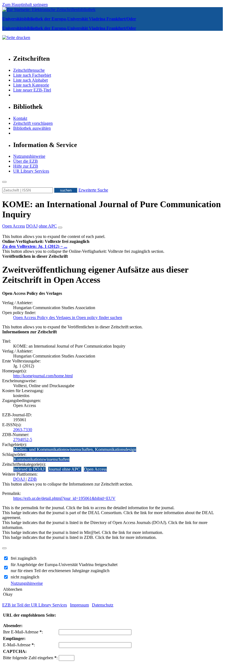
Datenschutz (102, 605)
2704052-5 (22, 439)
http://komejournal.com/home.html (43, 375)
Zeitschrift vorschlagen (33, 123)
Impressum (79, 605)
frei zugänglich (23, 558)
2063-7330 (22, 429)
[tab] (112, 241)
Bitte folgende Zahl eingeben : (30, 657)
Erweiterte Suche (93, 190)
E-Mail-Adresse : (19, 644)
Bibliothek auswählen (32, 128)
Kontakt (20, 118)
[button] (45, 241)
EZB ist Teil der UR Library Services (34, 605)
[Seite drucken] (16, 37)
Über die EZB (25, 161)
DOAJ (19, 479)
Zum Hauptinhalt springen (25, 4)
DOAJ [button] (32, 226)
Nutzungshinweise (29, 156)
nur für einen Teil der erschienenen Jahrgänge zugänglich (60, 570)
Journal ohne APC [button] (64, 469)
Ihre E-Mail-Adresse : (23, 632)
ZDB (32, 479)
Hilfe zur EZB (25, 166)
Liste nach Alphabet (30, 80)
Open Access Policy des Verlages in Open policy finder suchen (67, 317)
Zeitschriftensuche (29, 70)
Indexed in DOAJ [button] (29, 469)
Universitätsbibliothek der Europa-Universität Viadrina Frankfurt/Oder (69, 18)
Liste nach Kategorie (31, 85)
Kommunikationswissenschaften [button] (41, 459)
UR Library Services (31, 171)
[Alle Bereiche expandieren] (60, 227)
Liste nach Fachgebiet (32, 75)
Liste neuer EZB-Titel (32, 90)
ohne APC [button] (48, 226)
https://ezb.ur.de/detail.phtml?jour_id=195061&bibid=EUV (64, 498)
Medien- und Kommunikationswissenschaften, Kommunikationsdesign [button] (74, 449)
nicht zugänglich (25, 577)
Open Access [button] (13, 226)
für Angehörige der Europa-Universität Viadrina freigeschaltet (64, 564)
